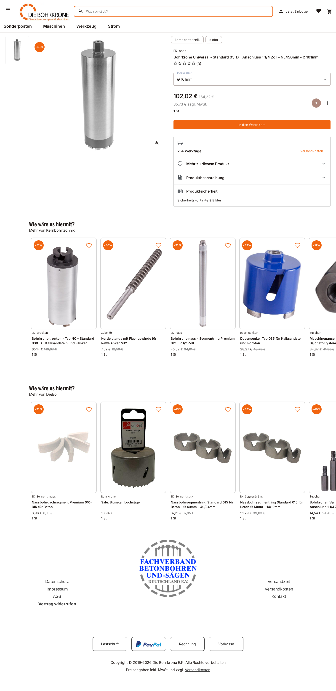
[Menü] (8, 8)
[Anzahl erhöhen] (327, 103)
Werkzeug (86, 26)
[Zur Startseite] (43, 21)
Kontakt (279, 596)
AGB (57, 596)
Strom (114, 26)
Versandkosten (279, 589)
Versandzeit (279, 581)
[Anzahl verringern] (305, 103)
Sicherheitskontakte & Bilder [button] (199, 200)
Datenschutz (57, 581)
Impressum (57, 589)
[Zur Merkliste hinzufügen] (89, 245)
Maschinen (54, 26)
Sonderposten (18, 26)
